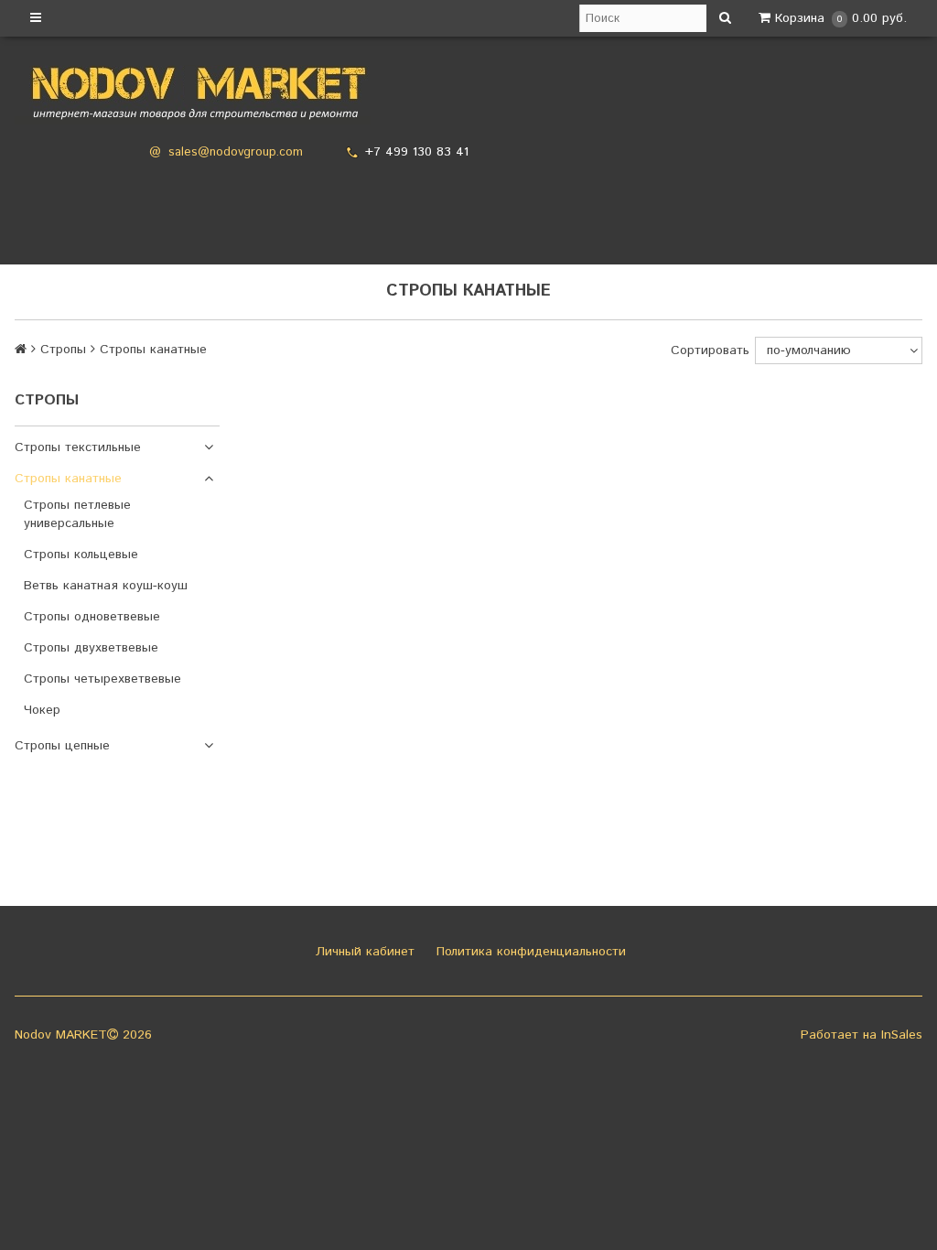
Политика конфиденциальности (529, 952)
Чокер (42, 710)
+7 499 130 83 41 (416, 152)
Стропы (63, 349)
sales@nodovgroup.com (235, 152)
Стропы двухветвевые (91, 648)
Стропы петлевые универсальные (77, 514)
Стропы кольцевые (81, 554)
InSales (901, 1035)
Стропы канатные (68, 478)
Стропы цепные (62, 746)
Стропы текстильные (78, 447)
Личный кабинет (363, 952)
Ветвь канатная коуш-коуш (106, 586)
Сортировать (710, 350)
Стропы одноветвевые (92, 617)
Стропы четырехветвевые (102, 679)
